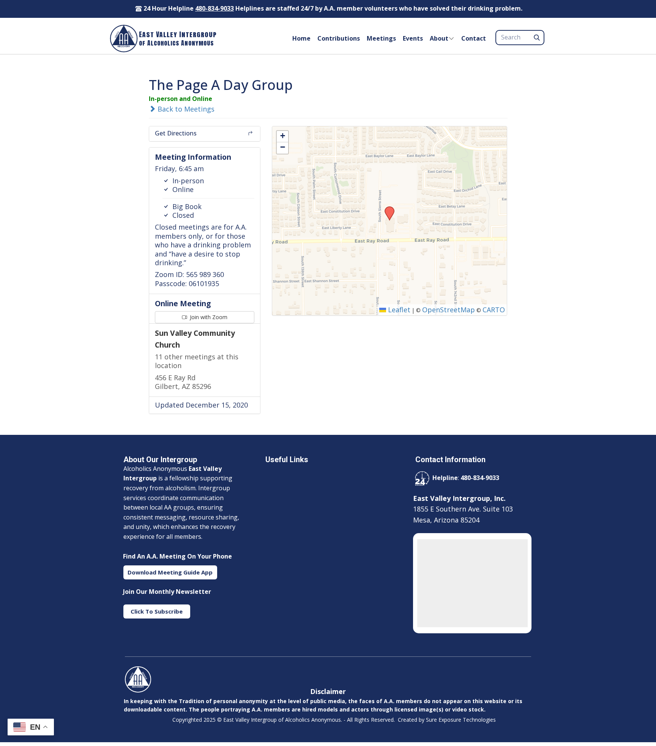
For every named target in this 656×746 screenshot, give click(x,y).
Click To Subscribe (157, 611)
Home (301, 38)
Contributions (338, 38)
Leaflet (398, 309)
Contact (473, 38)
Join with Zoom (207, 317)
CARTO (494, 309)
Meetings (381, 38)
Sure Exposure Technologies (461, 719)
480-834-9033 (214, 8)
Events (413, 38)
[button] (387, 208)
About (439, 38)
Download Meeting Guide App (170, 572)
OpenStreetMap (448, 309)
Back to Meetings (185, 108)
